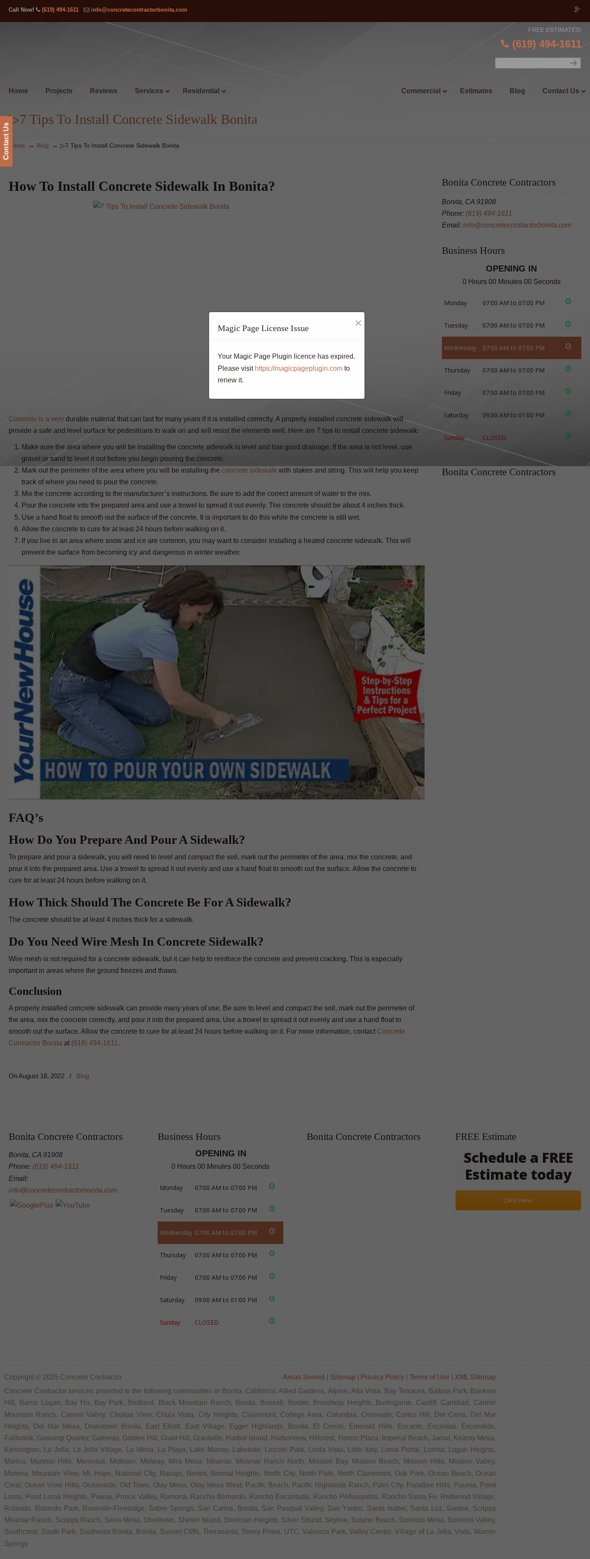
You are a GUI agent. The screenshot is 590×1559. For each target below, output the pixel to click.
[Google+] (577, 9)
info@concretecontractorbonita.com (139, 9)
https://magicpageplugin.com (299, 368)
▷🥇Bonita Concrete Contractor (312, 72)
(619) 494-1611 (60, 9)
